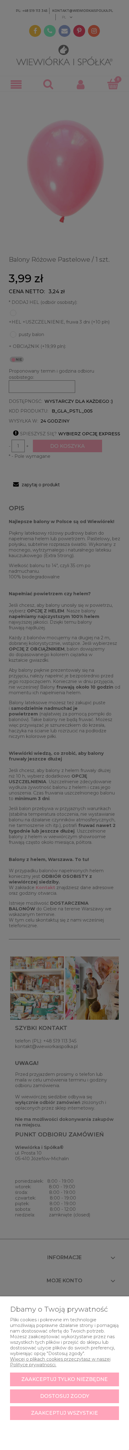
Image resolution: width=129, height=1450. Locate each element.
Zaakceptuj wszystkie (64, 1413)
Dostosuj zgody (64, 1396)
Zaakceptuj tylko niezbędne (64, 1379)
